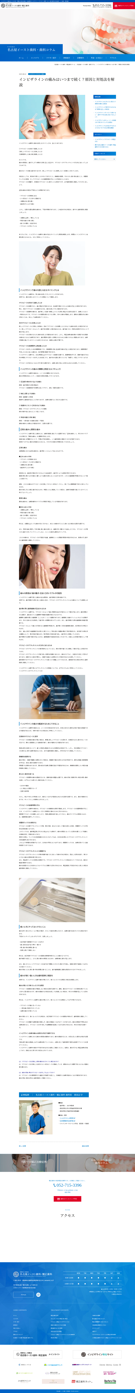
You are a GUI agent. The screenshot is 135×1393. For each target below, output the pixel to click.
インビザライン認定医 (67, 1118)
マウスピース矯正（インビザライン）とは (60, 1322)
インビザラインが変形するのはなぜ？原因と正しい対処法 (105, 108)
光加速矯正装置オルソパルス (99, 1325)
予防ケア (94, 1331)
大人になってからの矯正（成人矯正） (59, 1318)
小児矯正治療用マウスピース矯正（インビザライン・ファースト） (107, 1337)
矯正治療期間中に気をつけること (100, 1322)
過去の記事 (85, 1146)
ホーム (21, 58)
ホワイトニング (95, 1328)
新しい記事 (22, 1146)
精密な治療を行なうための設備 (58, 1325)
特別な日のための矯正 (56, 1331)
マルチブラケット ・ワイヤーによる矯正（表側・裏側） (104, 1334)
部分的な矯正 (54, 1337)
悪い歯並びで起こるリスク (98, 1318)
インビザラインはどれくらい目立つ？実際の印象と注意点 (105, 103)
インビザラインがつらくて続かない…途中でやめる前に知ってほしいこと (105, 115)
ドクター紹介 (51, 58)
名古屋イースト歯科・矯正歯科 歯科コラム (23, 1337)
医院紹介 (66, 58)
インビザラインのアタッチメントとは (30, 671)
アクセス (113, 58)
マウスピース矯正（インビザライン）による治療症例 (63, 1334)
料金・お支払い (97, 58)
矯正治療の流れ (54, 1315)
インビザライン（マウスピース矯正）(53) (105, 140)
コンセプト (35, 58)
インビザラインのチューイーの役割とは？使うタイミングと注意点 (105, 121)
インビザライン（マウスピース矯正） (37, 74)
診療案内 (80, 58)
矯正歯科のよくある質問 (56, 1328)
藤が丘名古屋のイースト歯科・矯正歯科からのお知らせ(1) (105, 146)
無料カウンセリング (17, 1334)
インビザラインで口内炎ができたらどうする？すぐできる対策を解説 (105, 127)
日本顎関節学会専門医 (67, 1121)
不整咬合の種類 (96, 1315)
